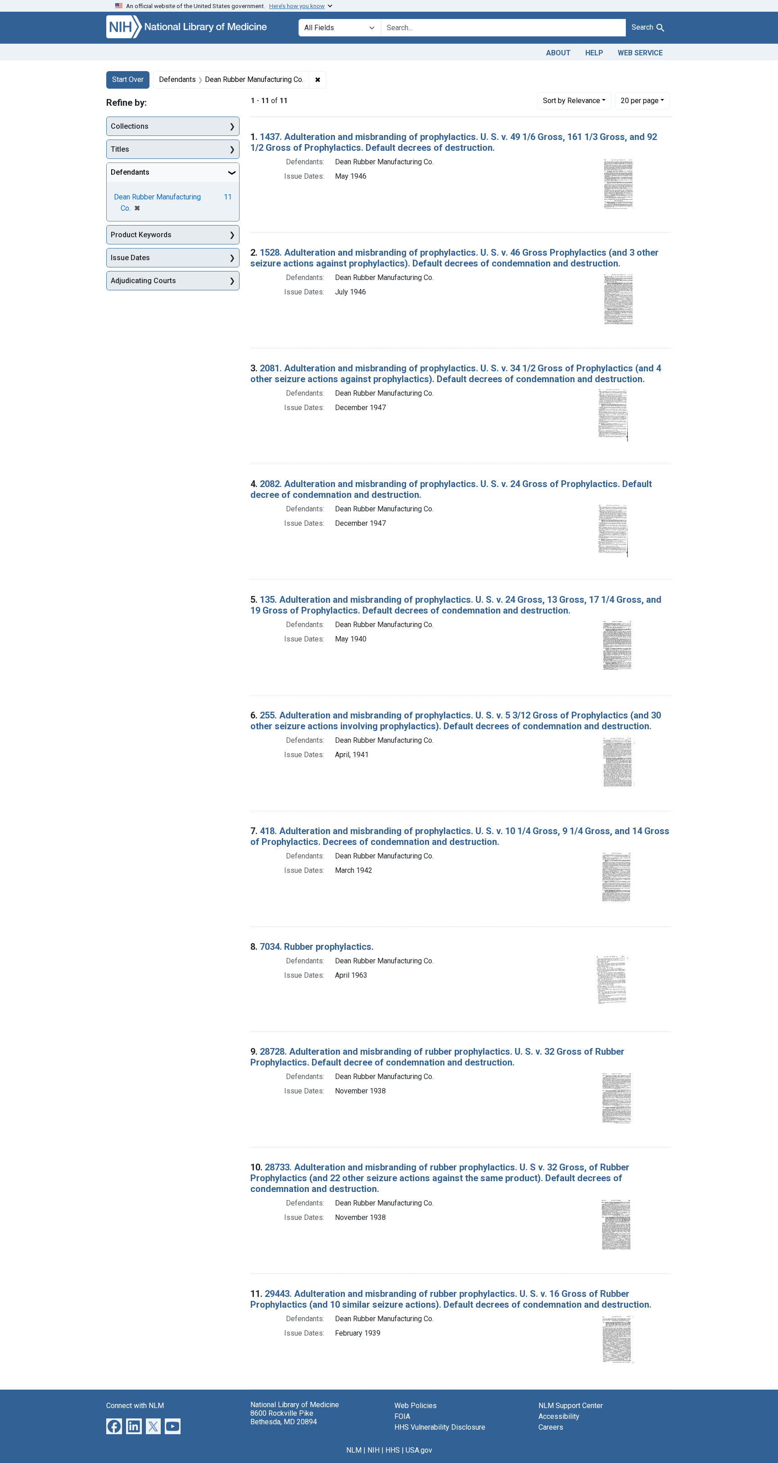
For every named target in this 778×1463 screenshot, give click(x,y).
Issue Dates (130, 257)
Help (594, 53)
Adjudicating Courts (143, 280)
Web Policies (415, 1405)
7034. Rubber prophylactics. (317, 946)
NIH (373, 1450)
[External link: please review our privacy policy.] (114, 1425)
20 (640, 100)
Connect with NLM (135, 1405)
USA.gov (419, 1450)
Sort (571, 100)
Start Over (128, 79)
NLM (354, 1450)
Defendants (130, 172)
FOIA (402, 1416)
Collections (130, 126)
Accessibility (558, 1416)
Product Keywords (141, 234)
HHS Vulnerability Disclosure (439, 1427)
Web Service (640, 53)
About (558, 53)
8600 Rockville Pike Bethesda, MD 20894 (283, 1417)
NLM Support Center (570, 1405)
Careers (550, 1427)
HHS (392, 1450)
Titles (120, 149)
